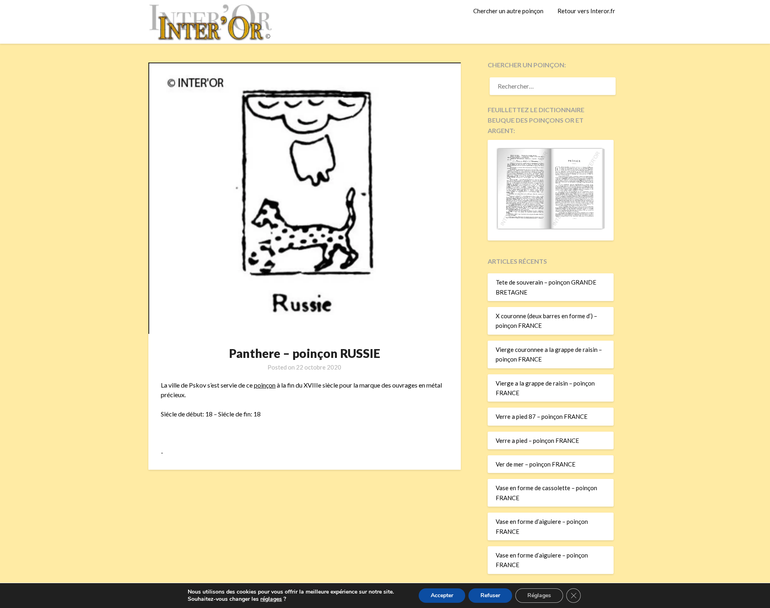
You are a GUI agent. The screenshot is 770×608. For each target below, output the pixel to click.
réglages (271, 599)
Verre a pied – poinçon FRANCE (537, 440)
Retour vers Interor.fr (586, 10)
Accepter (442, 595)
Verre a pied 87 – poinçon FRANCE (542, 416)
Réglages (539, 595)
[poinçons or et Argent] (551, 227)
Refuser (490, 595)
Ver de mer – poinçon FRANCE (535, 464)
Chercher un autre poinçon (508, 10)
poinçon (265, 385)
